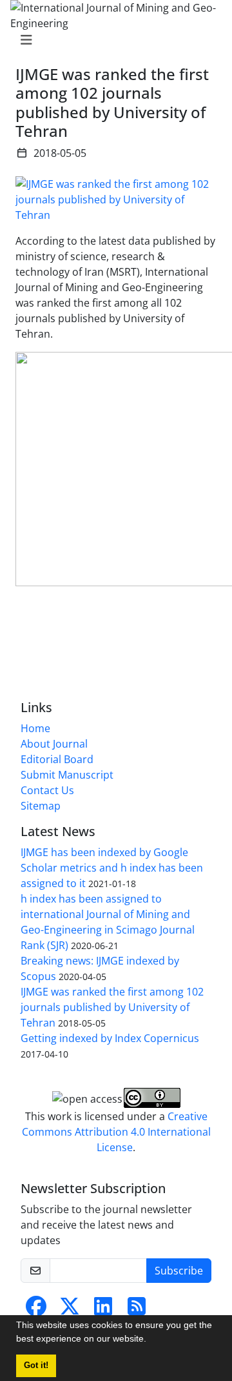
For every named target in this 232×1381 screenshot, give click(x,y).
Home (35, 728)
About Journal (54, 744)
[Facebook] (36, 1310)
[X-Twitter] (69, 1310)
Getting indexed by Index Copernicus (110, 1038)
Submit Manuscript (67, 775)
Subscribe (179, 1270)
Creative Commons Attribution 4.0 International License (116, 1131)
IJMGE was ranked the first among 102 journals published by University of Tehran (112, 1007)
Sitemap (41, 806)
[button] (151, 1340)
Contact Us (47, 790)
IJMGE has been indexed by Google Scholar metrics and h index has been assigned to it (112, 867)
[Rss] (136, 1310)
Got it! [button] (36, 1365)
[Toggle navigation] (112, 40)
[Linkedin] (103, 1310)
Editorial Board (57, 759)
